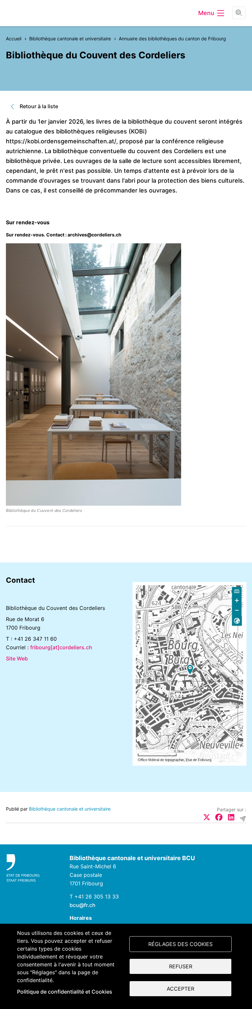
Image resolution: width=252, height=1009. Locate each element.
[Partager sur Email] (243, 819)
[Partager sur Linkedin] (231, 817)
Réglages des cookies (180, 944)
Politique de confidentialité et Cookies (64, 991)
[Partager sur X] (206, 817)
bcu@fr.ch (82, 905)
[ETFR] (31, 868)
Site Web (17, 658)
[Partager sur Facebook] (218, 817)
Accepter (180, 988)
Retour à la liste (39, 106)
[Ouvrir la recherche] (238, 13)
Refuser (180, 966)
